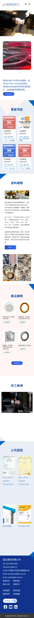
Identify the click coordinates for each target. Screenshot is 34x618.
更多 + (10, 247)
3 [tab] (18, 73)
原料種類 (6, 590)
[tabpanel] (17, 55)
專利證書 (16, 590)
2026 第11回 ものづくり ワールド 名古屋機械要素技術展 (9, 168)
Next (30, 55)
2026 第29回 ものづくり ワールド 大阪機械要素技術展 (9, 139)
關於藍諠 (16, 581)
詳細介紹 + (8, 94)
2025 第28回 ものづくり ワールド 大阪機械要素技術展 (24, 167)
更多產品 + (17, 363)
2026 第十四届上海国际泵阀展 (24, 138)
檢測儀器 (16, 594)
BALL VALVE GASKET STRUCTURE (8, 481)
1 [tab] (13, 73)
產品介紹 (6, 584)
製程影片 (16, 584)
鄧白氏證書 (7, 526)
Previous (4, 55)
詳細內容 (7, 322)
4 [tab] (21, 73)
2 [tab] (16, 73)
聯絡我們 (6, 594)
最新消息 (6, 581)
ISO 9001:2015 (24, 526)
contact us (10, 601)
